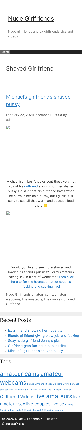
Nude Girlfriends (31, 18)
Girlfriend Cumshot (61, 389)
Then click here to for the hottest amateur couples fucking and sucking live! (42, 281)
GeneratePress (13, 424)
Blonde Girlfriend (35, 384)
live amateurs (32, 299)
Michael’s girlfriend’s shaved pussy (35, 351)
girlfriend (31, 186)
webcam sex (58, 410)
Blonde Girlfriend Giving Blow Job (62, 384)
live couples (53, 299)
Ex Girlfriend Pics (42, 389)
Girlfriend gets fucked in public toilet (37, 346)
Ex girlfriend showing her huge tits (35, 330)
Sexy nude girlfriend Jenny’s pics (34, 341)
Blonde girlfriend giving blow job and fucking (43, 336)
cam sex (4, 389)
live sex (59, 403)
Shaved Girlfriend (42, 410)
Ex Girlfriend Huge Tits (20, 389)
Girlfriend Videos (17, 396)
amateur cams (42, 294)
